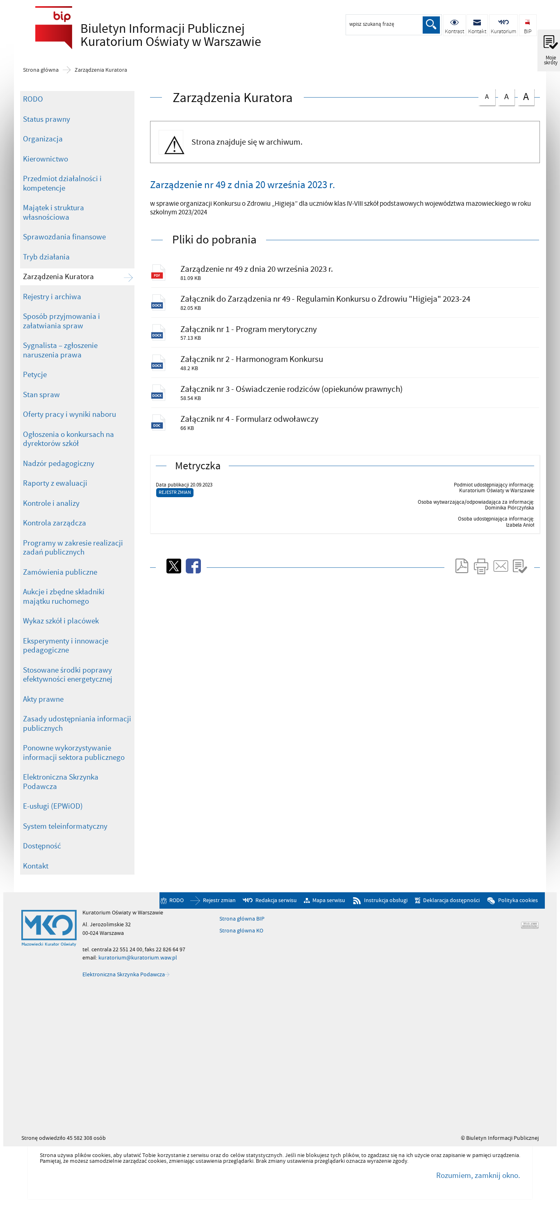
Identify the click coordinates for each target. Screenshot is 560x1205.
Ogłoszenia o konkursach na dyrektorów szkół (68, 439)
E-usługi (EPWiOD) (53, 806)
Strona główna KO (241, 931)
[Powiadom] (500, 566)
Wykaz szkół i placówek (61, 621)
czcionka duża (523, 96)
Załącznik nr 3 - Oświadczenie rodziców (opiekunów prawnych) (291, 389)
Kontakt (35, 866)
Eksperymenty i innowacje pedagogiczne (65, 645)
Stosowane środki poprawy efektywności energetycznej (67, 674)
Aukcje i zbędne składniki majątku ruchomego (64, 596)
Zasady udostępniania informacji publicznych (77, 723)
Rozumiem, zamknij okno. (478, 1175)
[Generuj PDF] (461, 566)
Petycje (35, 375)
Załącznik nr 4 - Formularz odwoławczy (249, 419)
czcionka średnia (503, 95)
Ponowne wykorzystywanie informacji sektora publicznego (74, 752)
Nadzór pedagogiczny (58, 463)
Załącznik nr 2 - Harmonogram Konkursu (251, 359)
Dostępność (42, 846)
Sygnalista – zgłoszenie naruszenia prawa (60, 350)
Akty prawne (43, 699)
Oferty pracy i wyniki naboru (69, 414)
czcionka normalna (483, 95)
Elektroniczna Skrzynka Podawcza (60, 781)
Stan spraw (41, 395)
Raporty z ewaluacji (55, 483)
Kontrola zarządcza (54, 523)
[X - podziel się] (173, 566)
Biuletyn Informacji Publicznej (146, 35)
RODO (33, 99)
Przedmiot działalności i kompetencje (62, 183)
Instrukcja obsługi (385, 901)
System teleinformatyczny (65, 826)
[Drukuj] (481, 566)
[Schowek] (520, 566)
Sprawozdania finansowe (64, 237)
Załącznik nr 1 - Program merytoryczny (248, 329)
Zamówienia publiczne (60, 572)
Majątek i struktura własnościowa (53, 212)
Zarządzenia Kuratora (101, 70)
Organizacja (43, 139)
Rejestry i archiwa (52, 297)
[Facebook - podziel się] (192, 566)
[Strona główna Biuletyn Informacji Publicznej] (49, 928)
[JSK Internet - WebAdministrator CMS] (530, 925)
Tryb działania (46, 257)
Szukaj (431, 25)
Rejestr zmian (175, 492)
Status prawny (46, 119)
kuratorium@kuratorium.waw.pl (137, 958)
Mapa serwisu (328, 901)
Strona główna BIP (241, 919)
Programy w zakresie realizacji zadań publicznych (73, 547)
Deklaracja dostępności (451, 901)
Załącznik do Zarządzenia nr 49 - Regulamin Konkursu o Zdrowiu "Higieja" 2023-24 (325, 299)
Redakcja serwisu (276, 901)
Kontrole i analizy (51, 503)
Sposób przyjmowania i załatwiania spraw (61, 321)
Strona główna (41, 70)
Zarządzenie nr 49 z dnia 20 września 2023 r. (256, 269)
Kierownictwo (45, 159)
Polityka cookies (518, 901)
